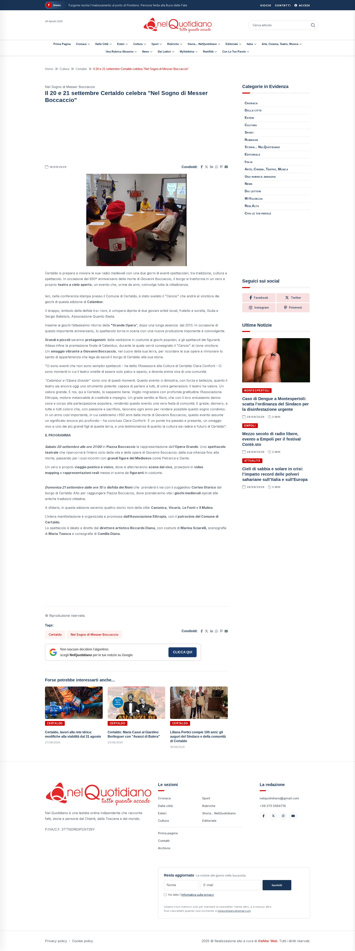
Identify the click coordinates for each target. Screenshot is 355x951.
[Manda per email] (226, 167)
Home (49, 69)
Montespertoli (257, 390)
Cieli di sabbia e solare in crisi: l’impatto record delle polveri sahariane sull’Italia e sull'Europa (275, 474)
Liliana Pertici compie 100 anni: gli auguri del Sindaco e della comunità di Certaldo (198, 736)
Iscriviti (277, 885)
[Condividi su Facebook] (202, 167)
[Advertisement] (136, 135)
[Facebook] (263, 816)
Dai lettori (164, 51)
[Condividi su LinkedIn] (211, 167)
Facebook (261, 297)
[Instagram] (283, 816)
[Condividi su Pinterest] (221, 167)
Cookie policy (82, 941)
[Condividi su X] (206, 167)
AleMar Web (267, 941)
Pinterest (295, 307)
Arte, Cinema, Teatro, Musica (280, 44)
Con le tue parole (234, 51)
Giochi (265, 5)
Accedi (304, 5)
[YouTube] (293, 816)
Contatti (283, 5)
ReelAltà (208, 51)
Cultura (138, 44)
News (145, 51)
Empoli (250, 425)
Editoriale (232, 44)
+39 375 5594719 (273, 806)
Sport (154, 44)
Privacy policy (56, 941)
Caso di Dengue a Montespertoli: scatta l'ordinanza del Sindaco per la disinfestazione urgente (275, 404)
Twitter (296, 297)
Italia (250, 44)
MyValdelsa (187, 51)
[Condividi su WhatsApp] (216, 167)
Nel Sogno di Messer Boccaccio (94, 634)
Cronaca (81, 44)
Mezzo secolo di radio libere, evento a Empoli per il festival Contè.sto (271, 439)
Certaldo (81, 69)
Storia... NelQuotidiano (202, 44)
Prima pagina (62, 44)
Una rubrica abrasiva (119, 51)
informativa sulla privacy (197, 894)
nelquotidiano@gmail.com (279, 798)
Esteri (120, 44)
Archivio (164, 848)
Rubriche (173, 44)
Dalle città (101, 44)
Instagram (261, 307)
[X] (273, 816)
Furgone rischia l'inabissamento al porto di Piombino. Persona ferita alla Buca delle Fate (128, 5)
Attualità (252, 460)
